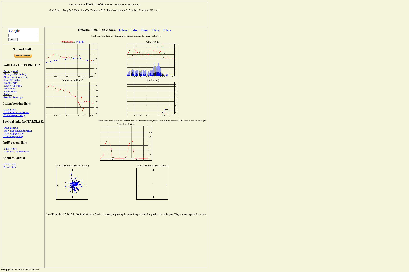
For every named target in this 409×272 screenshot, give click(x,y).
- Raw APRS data (12, 80)
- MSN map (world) (13, 136)
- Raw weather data (12, 85)
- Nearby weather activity (15, 77)
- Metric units (9, 88)
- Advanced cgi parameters (16, 151)
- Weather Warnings (13, 97)
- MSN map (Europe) (13, 133)
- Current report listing (14, 115)
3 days (144, 30)
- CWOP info (9, 109)
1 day (134, 30)
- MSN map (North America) (17, 130)
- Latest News (10, 148)
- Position (7, 94)
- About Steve (9, 167)
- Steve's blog (9, 164)
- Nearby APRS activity (15, 74)
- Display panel (10, 71)
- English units (10, 91)
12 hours (123, 30)
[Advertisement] (104, 19)
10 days (166, 30)
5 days (155, 30)
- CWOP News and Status (16, 112)
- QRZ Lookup (10, 127)
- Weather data (10, 83)
